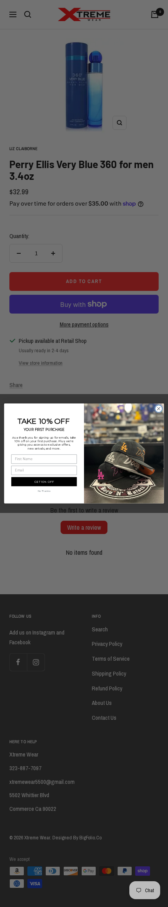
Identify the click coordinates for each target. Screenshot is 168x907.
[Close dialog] (158, 408)
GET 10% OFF (44, 482)
